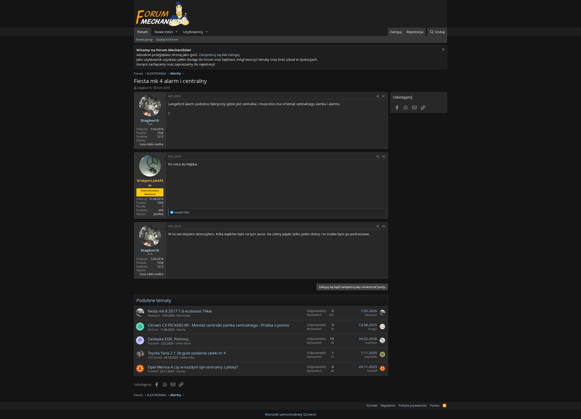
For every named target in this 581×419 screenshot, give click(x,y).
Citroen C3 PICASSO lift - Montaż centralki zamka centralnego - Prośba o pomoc (219, 325)
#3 (384, 226)
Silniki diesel (183, 343)
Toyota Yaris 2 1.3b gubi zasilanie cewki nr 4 (187, 353)
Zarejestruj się (209, 54)
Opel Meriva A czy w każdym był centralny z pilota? (193, 367)
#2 (384, 156)
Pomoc (435, 405)
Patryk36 (153, 343)
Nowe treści (164, 31)
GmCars (153, 330)
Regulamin (388, 405)
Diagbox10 (144, 88)
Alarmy (180, 330)
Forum (142, 31)
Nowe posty (144, 39)
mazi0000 (370, 357)
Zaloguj (234, 54)
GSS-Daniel (155, 357)
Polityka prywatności (413, 405)
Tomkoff (153, 371)
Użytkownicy (193, 31)
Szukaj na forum (167, 39)
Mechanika (183, 315)
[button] (176, 32)
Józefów (158, 214)
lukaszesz (154, 315)
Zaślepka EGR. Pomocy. (168, 338)
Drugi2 (372, 329)
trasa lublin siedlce (151, 144)
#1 (384, 96)
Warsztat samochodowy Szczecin (290, 414)
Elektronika (187, 357)
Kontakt (372, 405)
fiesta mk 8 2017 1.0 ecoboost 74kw (180, 311)
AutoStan (371, 343)
